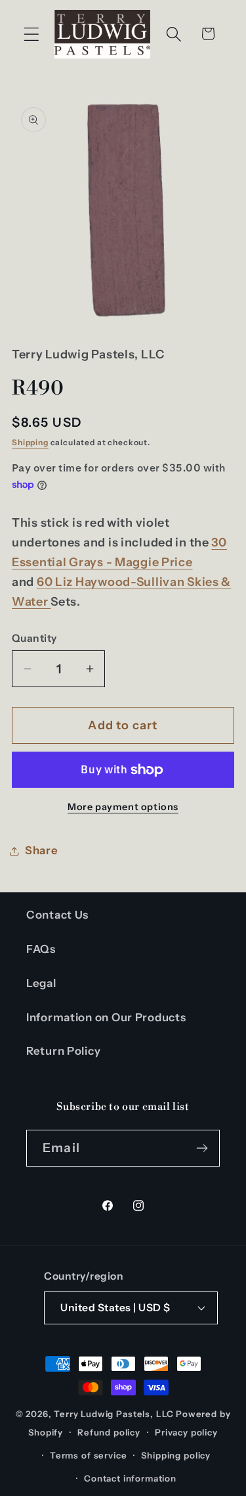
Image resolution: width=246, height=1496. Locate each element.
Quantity (34, 638)
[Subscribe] (201, 1148)
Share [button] (41, 850)
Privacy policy (186, 1432)
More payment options (123, 807)
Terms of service (88, 1455)
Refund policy (108, 1432)
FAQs (41, 948)
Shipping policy (176, 1455)
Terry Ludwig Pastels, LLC (114, 1414)
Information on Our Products (106, 1017)
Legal (41, 983)
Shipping (30, 442)
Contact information (130, 1478)
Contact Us (57, 914)
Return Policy (63, 1050)
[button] (31, 33)
